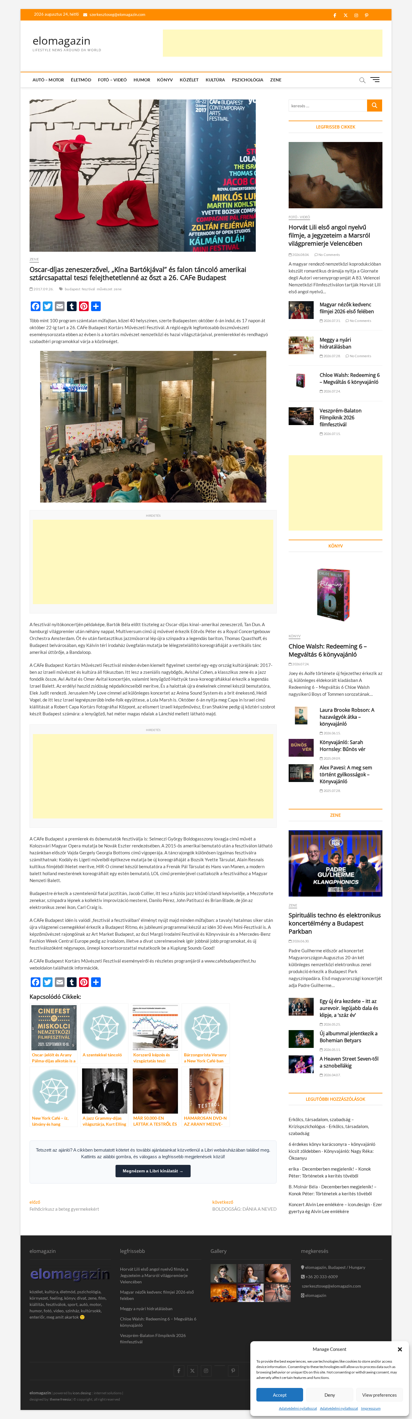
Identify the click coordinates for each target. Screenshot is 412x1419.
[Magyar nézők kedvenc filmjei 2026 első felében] (301, 310)
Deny (330, 1395)
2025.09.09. (332, 758)
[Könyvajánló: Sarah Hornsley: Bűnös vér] (301, 748)
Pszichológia (247, 79)
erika (294, 1168)
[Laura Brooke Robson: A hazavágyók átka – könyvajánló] (301, 715)
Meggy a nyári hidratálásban (335, 343)
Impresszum (371, 1408)
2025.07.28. (332, 791)
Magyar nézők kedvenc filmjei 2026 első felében (347, 308)
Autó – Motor (48, 79)
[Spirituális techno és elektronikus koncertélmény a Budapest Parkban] (335, 863)
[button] (400, 1349)
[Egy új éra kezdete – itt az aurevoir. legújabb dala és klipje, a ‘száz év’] (301, 1007)
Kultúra (215, 79)
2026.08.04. (300, 255)
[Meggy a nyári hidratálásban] (301, 345)
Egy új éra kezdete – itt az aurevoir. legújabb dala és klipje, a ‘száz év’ (349, 1008)
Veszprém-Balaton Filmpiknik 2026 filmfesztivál (341, 417)
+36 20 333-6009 (321, 1276)
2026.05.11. (332, 1050)
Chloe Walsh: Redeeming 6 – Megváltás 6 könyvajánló (350, 378)
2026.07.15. (332, 434)
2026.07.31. (332, 321)
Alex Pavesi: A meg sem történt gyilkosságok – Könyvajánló (346, 774)
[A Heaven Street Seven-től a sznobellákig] (301, 1064)
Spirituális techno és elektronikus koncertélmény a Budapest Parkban (335, 923)
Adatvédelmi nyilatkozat (298, 1408)
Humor (142, 79)
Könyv (165, 79)
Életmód (81, 79)
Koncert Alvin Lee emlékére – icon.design (329, 1204)
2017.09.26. (43, 289)
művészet (105, 289)
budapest (72, 289)
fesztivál (88, 289)
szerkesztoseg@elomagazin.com (117, 14)
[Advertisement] (272, 43)
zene (118, 289)
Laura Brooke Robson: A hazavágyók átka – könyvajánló (347, 717)
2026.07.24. (332, 391)
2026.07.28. (332, 356)
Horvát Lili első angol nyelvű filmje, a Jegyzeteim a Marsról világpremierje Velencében (329, 235)
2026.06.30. (300, 941)
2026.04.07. (332, 1075)
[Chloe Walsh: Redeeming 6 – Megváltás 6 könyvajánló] (301, 380)
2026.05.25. (332, 1024)
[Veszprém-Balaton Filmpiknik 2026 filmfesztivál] (301, 416)
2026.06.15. (332, 733)
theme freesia (60, 1399)
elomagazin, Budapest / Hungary (334, 1267)
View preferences (379, 1395)
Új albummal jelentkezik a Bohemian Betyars (349, 1037)
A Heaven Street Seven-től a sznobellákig (349, 1062)
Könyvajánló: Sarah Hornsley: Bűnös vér (343, 745)
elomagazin (61, 40)
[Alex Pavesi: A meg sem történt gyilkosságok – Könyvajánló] (301, 773)
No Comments (329, 255)
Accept (280, 1395)
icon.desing (82, 1393)
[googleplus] (219, 1365)
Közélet (189, 79)
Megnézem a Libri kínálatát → (153, 1170)
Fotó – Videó (112, 79)
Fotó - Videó (299, 217)
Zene (275, 79)
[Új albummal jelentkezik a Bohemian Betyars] (301, 1039)
